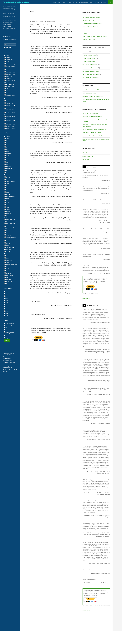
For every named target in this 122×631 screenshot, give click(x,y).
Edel (7, 149)
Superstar (8, 243)
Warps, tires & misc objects (9, 95)
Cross (7, 258)
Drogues (85, 33)
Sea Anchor (7, 99)
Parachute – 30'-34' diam (9, 121)
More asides (87, 611)
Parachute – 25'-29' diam (9, 117)
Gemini (7, 151)
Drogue (6, 55)
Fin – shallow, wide (9, 323)
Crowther (8, 145)
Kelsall (7, 155)
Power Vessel (8, 249)
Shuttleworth (9, 168)
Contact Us (104, 2)
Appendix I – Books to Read (90, 113)
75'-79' (6, 315)
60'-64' (6, 309)
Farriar (7, 262)
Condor (7, 256)
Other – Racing (9, 275)
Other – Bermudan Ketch (9, 220)
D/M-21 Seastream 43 (8, 24)
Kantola (7, 266)
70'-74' (6, 313)
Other (7, 162)
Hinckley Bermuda (10, 196)
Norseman (8, 213)
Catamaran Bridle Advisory (90, 93)
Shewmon (8, 93)
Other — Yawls (9, 233)
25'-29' (6, 294)
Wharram (8, 173)
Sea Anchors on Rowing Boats (91, 74)
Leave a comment (51, 21)
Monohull (7, 175)
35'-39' (6, 298)
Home (54, 2)
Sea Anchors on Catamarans (90, 64)
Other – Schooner (10, 230)
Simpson (8, 284)
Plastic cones (9, 76)
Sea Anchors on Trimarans (90, 77)
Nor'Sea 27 (8, 211)
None (6, 336)
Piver (7, 277)
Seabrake (8, 88)
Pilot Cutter (8, 235)
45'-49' (6, 302)
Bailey (7, 138)
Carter (7, 185)
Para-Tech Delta (9, 70)
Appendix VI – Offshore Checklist (92, 132)
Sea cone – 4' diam (10, 86)
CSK (7, 147)
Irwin (7, 200)
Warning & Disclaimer (89, 39)
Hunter (7, 198)
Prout (7, 164)
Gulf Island (8, 194)
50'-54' (6, 304)
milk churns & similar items (9, 67)
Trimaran (7, 254)
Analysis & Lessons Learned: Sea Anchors (94, 90)
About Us (85, 153)
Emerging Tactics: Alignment (90, 26)
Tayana (7, 245)
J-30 (7, 205)
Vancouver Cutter (10, 247)
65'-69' (6, 311)
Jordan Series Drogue (11, 64)
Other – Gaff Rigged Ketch (9, 227)
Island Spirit (8, 153)
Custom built (9, 260)
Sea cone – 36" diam (10, 84)
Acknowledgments (88, 156)
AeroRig (8, 177)
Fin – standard (8, 325)
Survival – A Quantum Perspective (92, 23)
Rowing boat (9, 241)
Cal (6, 179)
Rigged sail (8, 78)
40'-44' (6, 300)
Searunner (8, 166)
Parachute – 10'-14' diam (9, 106)
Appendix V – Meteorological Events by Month (95, 129)
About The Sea (91, 167)
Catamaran (7, 136)
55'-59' (6, 307)
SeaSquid (8, 91)
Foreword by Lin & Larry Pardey (91, 17)
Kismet (7, 271)
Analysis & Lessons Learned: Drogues (93, 96)
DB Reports (33, 19)
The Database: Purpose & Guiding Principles (95, 36)
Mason (7, 207)
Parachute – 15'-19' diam (9, 109)
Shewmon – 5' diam (10, 128)
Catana (7, 143)
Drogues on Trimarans (89, 61)
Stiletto (7, 170)
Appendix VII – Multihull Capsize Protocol (94, 136)
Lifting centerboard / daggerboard (9, 332)
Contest (7, 190)
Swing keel (7, 338)
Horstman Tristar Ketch (11, 264)
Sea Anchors (86, 30)
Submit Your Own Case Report (66, 2)
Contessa (8, 188)
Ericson (7, 192)
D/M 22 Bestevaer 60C (8, 22)
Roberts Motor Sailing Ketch (10, 238)
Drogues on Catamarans (89, 55)
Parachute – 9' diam (10, 74)
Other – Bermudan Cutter (9, 216)
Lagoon (7, 158)
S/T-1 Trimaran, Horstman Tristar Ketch (9, 362)
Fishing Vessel (9, 251)
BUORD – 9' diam (10, 59)
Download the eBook (82, 2)
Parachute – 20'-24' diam (9, 113)
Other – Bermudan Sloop (9, 224)
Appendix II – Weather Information (92, 116)
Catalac (7, 140)
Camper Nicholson (10, 181)
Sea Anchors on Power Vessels (91, 71)
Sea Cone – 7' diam (10, 126)
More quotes (87, 298)
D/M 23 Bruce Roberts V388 (9, 20)
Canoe (7, 183)
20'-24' (6, 292)
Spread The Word (94, 2)
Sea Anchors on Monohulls (90, 68)
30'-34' (6, 296)
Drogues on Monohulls (89, 58)
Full (6, 328)
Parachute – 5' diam (10, 72)
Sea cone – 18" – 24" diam (9, 81)
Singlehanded (8, 47)
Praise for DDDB (92, 305)
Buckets (8, 57)
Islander (8, 203)
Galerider (8, 62)
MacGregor (8, 160)
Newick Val (8, 273)
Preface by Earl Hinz (88, 20)
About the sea (87, 293)
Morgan (8, 209)
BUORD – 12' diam (10, 101)
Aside (33, 21)
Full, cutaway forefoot (10, 330)
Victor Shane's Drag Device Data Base (16, 2)
